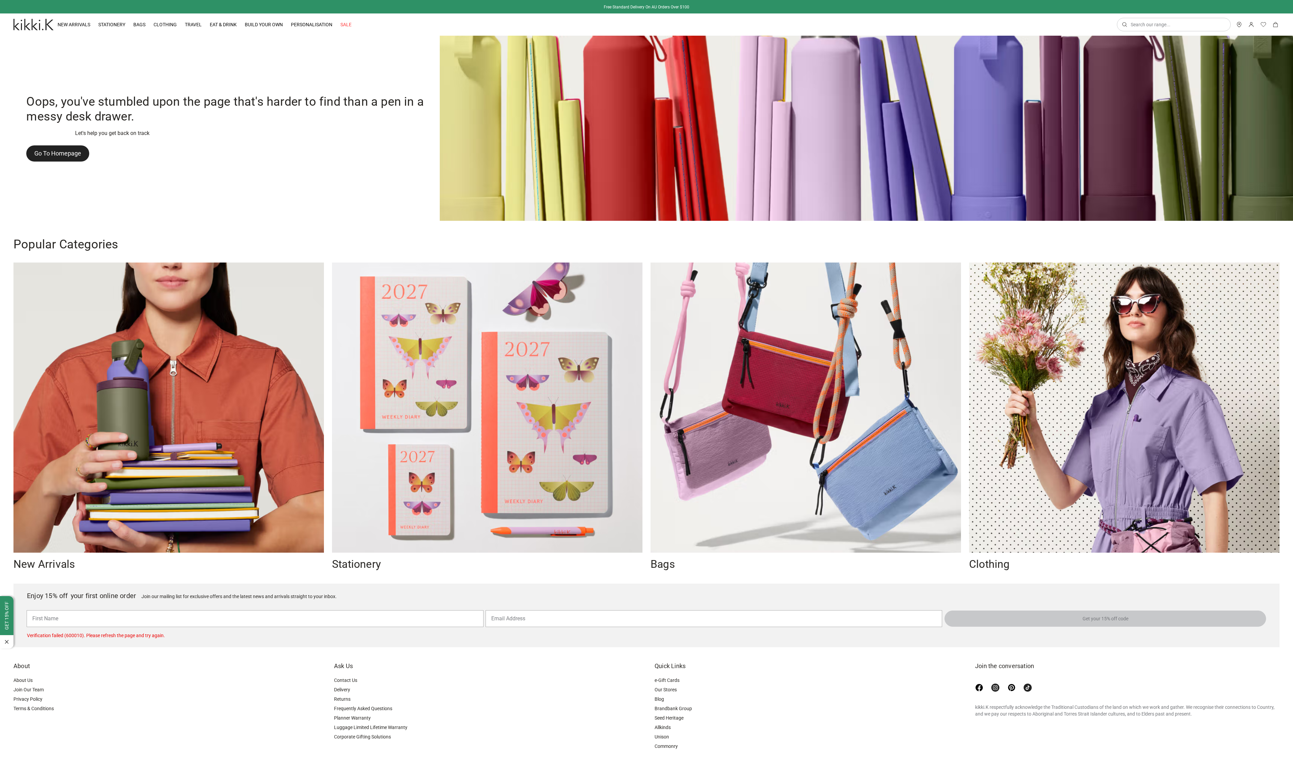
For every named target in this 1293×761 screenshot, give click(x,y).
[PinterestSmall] (1011, 688)
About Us (23, 680)
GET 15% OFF (6, 615)
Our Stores (666, 689)
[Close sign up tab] (6, 642)
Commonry (666, 746)
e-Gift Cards (667, 680)
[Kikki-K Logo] (33, 24)
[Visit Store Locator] (1239, 24)
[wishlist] (1263, 24)
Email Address (505, 610)
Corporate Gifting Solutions (362, 736)
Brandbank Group (673, 708)
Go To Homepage (57, 153)
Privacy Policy (27, 699)
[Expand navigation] (90, 24)
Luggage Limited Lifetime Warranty (370, 727)
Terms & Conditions (33, 708)
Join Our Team (28, 689)
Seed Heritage (669, 718)
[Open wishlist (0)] (1263, 24)
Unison (662, 736)
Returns (342, 699)
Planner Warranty (352, 718)
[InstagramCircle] (995, 688)
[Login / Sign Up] (1251, 24)
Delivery (342, 689)
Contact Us (345, 680)
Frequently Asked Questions (363, 708)
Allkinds (663, 727)
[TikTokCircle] (1028, 688)
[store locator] (1239, 24)
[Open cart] (1275, 24)
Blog (659, 699)
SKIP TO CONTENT (2, 59)
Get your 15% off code (1105, 618)
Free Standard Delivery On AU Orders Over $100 (646, 7)
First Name (43, 610)
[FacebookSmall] (979, 688)
